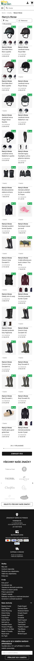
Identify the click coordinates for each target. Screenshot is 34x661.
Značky (9, 13)
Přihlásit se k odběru (17, 657)
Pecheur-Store (22, 608)
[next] (32, 483)
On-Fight (4, 636)
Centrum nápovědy (8, 569)
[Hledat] (7, 8)
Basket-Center (6, 606)
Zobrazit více (17, 454)
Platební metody (7, 594)
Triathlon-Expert (23, 627)
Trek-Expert (21, 624)
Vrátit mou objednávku (9, 573)
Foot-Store (5, 617)
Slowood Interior (23, 611)
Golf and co (5, 622)
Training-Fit (21, 622)
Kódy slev (5, 576)
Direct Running (7, 611)
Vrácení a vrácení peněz (10, 589)
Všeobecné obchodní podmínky (12, 587)
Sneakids (21, 617)
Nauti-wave (5, 633)
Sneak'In (21, 615)
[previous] (1, 483)
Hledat (10, 8)
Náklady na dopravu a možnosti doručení (15, 596)
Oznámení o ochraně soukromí (12, 599)
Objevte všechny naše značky (17, 504)
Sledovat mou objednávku (10, 571)
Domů (3, 13)
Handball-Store (7, 624)
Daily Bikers (6, 608)
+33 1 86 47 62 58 (17, 527)
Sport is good (22, 620)
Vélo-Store (21, 631)
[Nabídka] (2, 8)
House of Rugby (7, 627)
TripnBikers (21, 629)
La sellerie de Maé (8, 629)
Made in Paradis (7, 631)
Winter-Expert (22, 633)
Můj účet (4, 567)
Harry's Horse (7, 47)
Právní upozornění (8, 592)
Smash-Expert (22, 613)
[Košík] (32, 2)
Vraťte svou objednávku (17, 556)
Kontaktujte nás (17, 520)
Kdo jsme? (5, 583)
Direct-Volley (6, 613)
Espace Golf (6, 615)
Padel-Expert (22, 606)
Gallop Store (6, 620)
